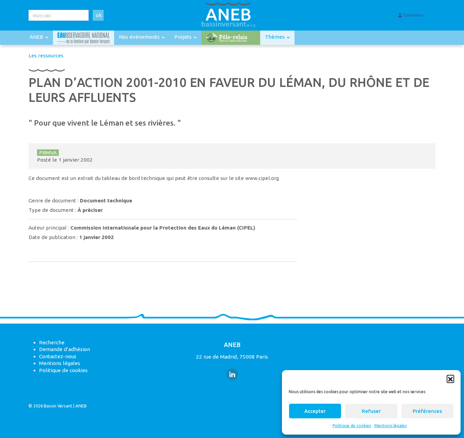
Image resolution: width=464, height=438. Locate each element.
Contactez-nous (57, 356)
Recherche (52, 342)
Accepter (315, 411)
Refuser (371, 411)
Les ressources (46, 55)
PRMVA (48, 153)
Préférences (427, 411)
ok (99, 15)
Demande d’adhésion (64, 349)
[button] (450, 378)
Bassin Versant (58, 405)
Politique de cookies (352, 425)
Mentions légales (390, 425)
